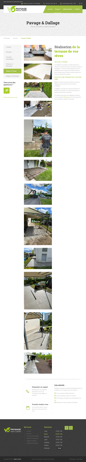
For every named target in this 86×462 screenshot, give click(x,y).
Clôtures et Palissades (9, 65)
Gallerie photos (67, 9)
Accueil (50, 9)
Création (8, 47)
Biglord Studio (17, 459)
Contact (77, 9)
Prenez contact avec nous (10, 97)
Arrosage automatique (9, 58)
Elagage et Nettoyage (12, 76)
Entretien (9, 52)
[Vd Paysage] (16, 9)
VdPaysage (66, 97)
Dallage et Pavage (11, 71)
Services (57, 9)
